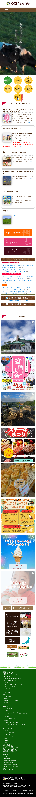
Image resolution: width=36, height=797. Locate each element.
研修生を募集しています (10, 764)
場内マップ (8, 80)
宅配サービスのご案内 (9, 749)
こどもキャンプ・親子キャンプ (12, 722)
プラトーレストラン (9, 732)
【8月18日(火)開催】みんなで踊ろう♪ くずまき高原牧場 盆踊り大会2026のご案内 (17, 266)
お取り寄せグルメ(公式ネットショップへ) (28, 89)
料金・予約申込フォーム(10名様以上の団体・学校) (16, 714)
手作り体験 (7, 716)
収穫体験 (6, 720)
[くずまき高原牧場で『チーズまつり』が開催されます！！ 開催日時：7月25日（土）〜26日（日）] (18, 516)
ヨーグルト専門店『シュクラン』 (12, 747)
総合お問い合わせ (8, 769)
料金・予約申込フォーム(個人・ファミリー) (15, 712)
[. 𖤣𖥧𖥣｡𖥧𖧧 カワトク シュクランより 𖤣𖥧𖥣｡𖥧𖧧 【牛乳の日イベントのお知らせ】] (18, 588)
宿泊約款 (6, 702)
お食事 (5, 738)
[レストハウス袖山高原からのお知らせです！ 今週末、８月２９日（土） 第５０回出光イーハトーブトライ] (18, 337)
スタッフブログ (8, 688)
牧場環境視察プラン (9, 758)
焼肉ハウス (7, 734)
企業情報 (5, 754)
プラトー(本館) (8, 696)
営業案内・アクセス (8, 672)
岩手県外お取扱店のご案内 (10, 751)
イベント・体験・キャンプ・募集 (13, 684)
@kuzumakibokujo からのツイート (18, 300)
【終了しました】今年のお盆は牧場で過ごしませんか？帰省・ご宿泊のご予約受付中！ (17, 292)
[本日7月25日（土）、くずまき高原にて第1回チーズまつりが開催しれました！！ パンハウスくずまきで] (18, 480)
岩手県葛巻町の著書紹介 (10, 760)
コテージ (6, 698)
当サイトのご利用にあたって (11, 766)
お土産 (5, 742)
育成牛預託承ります (9, 762)
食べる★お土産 (28, 80)
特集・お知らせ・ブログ (10, 680)
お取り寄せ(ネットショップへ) (12, 745)
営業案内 (6, 730)
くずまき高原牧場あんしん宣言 (12, 678)
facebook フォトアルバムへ (18, 97)
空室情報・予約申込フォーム (11, 700)
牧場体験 (8, 89)
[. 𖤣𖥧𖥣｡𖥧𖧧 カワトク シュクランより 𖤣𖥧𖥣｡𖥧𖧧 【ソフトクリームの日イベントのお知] (18, 552)
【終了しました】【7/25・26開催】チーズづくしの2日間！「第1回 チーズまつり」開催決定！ (18, 270)
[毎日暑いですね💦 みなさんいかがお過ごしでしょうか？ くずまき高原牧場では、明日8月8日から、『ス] (18, 445)
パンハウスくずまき (9, 736)
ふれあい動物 (6, 692)
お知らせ (6, 682)
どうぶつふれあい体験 (10, 718)
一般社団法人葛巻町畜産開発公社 (20, 790)
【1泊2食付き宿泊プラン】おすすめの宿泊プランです (17, 280)
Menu (6, 10)
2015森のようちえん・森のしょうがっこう (15, 724)
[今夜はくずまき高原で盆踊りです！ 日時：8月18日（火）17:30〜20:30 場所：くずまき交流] (18, 373)
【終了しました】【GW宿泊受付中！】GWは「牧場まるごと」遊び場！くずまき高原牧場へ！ (18, 277)
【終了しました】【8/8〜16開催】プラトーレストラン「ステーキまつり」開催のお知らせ (18, 288)
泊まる (18, 80)
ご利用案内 (7, 676)
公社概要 (6, 756)
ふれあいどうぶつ (18, 89)
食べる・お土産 (7, 728)
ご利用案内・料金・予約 (10, 708)
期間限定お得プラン (9, 686)
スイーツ (6, 740)
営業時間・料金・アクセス (11, 674)
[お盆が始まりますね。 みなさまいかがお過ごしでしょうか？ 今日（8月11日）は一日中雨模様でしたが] (18, 409)
